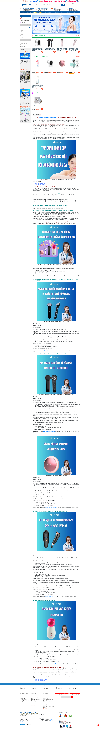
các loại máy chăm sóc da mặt (47, 117)
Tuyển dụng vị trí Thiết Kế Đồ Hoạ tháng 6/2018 (48, 707)
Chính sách (33, 693)
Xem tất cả (33, 705)
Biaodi (22, 31)
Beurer (22, 30)
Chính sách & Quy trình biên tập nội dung (36, 695)
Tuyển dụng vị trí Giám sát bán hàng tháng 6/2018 (48, 702)
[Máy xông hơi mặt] (32, 93)
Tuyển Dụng (45, 693)
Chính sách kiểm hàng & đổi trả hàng (36, 702)
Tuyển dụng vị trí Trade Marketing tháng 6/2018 (48, 705)
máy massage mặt (41, 183)
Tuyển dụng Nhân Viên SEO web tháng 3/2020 (48, 700)
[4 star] (35, 73)
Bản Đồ (51, 719)
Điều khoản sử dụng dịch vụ (35, 699)
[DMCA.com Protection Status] (28, 724)
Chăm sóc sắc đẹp (55, 676)
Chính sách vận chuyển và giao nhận (36, 698)
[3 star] (34, 73)
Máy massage (46, 689)
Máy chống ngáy (46, 687)
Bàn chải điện (70, 687)
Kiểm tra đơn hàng (71, 12)
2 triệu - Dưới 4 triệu (24, 43)
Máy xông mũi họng (22, 688)
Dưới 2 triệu (23, 42)
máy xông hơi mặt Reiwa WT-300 (51, 663)
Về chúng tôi (22, 88)
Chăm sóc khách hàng (24, 693)
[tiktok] (60, 726)
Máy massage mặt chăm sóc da (26, 18)
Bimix (22, 33)
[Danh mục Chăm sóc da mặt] (56, 24)
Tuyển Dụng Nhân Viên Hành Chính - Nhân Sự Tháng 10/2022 (48, 695)
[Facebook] (64, 726)
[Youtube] (70, 726)
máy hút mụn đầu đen (49, 596)
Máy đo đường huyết (23, 687)
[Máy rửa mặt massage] (32, 56)
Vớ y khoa (21, 689)
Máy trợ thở (33, 687)
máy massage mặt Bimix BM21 (49, 350)
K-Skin (22, 34)
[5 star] (36, 73)
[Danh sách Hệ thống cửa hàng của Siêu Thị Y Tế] (25, 111)
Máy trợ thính (34, 688)
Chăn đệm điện (46, 688)
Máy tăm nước (70, 685)
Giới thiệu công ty (23, 721)
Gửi (71, 696)
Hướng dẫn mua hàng (23, 701)
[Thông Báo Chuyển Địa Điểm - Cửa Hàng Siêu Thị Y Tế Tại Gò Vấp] (25, 55)
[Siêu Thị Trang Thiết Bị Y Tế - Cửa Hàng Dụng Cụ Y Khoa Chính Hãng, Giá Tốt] (50, 1)
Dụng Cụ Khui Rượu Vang (72, 688)
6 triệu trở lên (23, 46)
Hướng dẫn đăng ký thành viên (24, 700)
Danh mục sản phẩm (25, 12)
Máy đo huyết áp (22, 685)
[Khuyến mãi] (37, 12)
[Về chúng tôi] (25, 92)
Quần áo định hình (43, 679)
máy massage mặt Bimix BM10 (49, 431)
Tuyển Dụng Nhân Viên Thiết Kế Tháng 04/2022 (48, 698)
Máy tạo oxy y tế (34, 685)
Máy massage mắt (59, 688)
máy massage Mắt (41, 680)
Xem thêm (78, 35)
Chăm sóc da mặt (58, 685)
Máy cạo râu (58, 689)
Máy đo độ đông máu (35, 689)
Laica (22, 37)
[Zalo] (67, 726)
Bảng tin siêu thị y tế (48, 12)
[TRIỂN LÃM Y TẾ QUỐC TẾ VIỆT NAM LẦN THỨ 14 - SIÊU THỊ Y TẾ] (25, 74)
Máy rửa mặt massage (25, 20)
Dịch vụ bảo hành (22, 698)
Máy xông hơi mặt (24, 22)
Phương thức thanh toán (23, 699)
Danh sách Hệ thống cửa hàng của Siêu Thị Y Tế (25, 697)
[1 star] (32, 73)
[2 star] (33, 73)
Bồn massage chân (47, 685)
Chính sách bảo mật (34, 700)
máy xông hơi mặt (41, 184)
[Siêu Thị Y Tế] (27, 4)
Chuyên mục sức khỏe (60, 12)
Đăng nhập (71, 5)
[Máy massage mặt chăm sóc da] (32, 35)
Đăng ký (75, 5)
